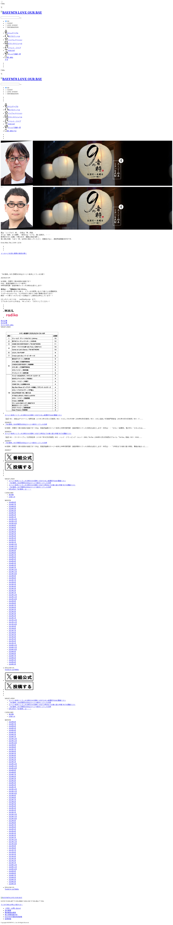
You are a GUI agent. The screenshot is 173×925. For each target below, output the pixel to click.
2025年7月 (12, 529)
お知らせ (12, 497)
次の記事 (4, 323)
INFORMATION (13, 27)
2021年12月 (13, 620)
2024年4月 (12, 561)
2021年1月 (12, 643)
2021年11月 (13, 622)
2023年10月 (13, 574)
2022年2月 (12, 616)
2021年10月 (13, 624)
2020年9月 (12, 651)
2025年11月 (13, 521)
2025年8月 (12, 527)
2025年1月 (12, 542)
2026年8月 (12, 502)
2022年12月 (13, 595)
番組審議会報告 (10, 912)
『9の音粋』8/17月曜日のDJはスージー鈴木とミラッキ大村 (26, 443)
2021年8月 (12, 628)
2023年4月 (12, 586)
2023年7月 (12, 580)
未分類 (11, 495)
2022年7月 (12, 605)
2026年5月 (12, 508)
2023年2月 (12, 590)
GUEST (10, 23)
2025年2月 (12, 540)
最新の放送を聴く (20, 253)
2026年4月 (12, 511)
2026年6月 (12, 506)
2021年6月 (12, 633)
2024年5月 (12, 559)
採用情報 (8, 919)
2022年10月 (13, 599)
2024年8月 (12, 553)
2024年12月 (13, 544)
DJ (8, 21)
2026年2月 (12, 515)
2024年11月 (13, 546)
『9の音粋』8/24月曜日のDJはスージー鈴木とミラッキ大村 (26, 424)
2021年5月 (12, 635)
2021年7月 (12, 630)
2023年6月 (12, 582)
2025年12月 (13, 519)
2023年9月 (12, 576)
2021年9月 (12, 626)
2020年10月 (13, 649)
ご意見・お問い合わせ (13, 908)
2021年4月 (12, 637)
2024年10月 (13, 548)
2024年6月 (12, 557)
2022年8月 (12, 603)
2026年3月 (12, 513)
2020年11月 (13, 647)
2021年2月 (12, 641)
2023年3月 (12, 588)
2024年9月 (12, 551)
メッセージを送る (7, 253)
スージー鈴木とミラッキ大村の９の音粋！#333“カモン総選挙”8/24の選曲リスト (33, 415)
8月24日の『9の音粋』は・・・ (20, 489)
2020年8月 (12, 654)
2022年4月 (12, 611)
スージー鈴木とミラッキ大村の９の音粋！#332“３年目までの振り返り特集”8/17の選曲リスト (38, 433)
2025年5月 (12, 534)
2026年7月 (12, 504)
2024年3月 (12, 563)
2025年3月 (12, 538)
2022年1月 (12, 618)
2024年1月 (12, 567)
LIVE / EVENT (12, 25)
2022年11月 (13, 597)
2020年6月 (12, 658)
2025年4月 (12, 536)
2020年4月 (12, 662)
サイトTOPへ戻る (7, 325)
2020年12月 (13, 645)
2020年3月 (12, 664)
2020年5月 (12, 660)
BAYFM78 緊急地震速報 (13, 917)
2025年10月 (13, 523)
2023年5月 (12, 584)
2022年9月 (12, 601)
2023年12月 (13, 569)
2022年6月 (12, 607)
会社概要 (8, 910)
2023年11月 (13, 572)
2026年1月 (12, 517)
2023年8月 (12, 578)
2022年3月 (12, 614)
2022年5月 (12, 609)
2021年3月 (12, 639)
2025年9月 (12, 525)
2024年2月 (12, 565)
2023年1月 (12, 593)
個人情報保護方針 (11, 914)
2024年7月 (12, 555)
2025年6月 (12, 532)
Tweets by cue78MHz (12, 669)
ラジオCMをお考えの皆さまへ (12, 904)
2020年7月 (12, 656)
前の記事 (4, 321)
